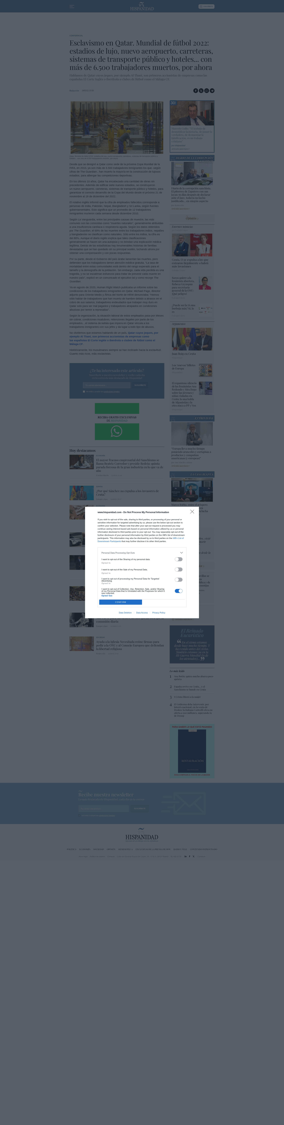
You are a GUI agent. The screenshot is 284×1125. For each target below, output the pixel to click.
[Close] (193, 512)
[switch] (179, 559)
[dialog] (142, 562)
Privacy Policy (158, 612)
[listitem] (142, 552)
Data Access (142, 612)
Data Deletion (125, 612)
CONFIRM (120, 602)
